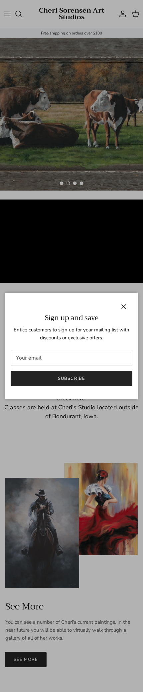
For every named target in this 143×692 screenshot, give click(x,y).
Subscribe (71, 378)
